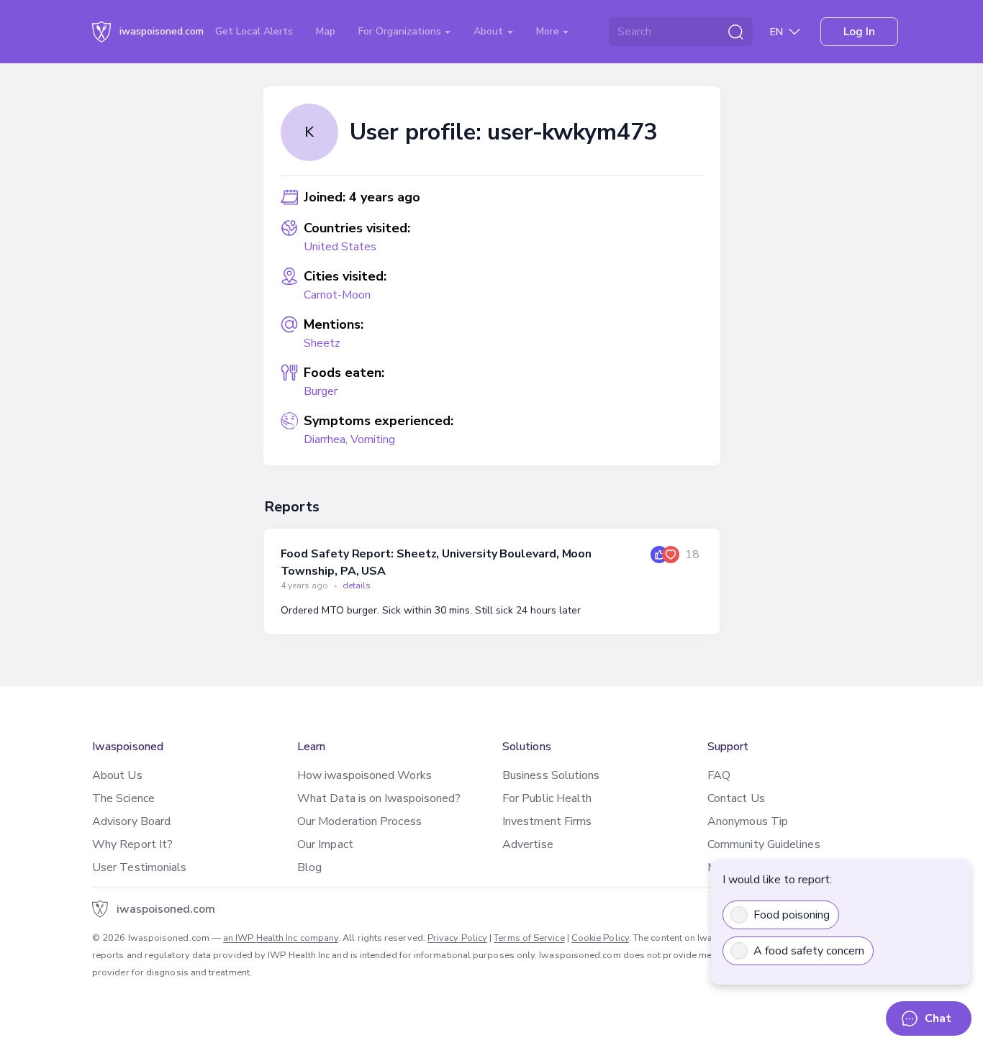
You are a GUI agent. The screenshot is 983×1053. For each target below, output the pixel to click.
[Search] (735, 31)
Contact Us (736, 798)
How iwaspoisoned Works (364, 775)
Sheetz (322, 343)
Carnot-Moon (337, 295)
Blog (309, 867)
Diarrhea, (327, 439)
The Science (123, 798)
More (549, 31)
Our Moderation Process (359, 821)
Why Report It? (132, 844)
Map (325, 31)
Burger (321, 391)
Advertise (527, 844)
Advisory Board (131, 821)
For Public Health (547, 798)
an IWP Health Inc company (280, 937)
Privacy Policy (457, 937)
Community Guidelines (763, 844)
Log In (859, 32)
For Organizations (401, 31)
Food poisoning (791, 915)
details (357, 585)
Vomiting (372, 439)
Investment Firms (547, 821)
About (490, 31)
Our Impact (325, 844)
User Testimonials (139, 867)
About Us (117, 775)
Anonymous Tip (747, 821)
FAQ (718, 775)
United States (340, 247)
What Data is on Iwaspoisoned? (379, 798)
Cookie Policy (600, 937)
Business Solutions (550, 775)
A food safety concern (808, 951)
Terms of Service (529, 937)
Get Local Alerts (254, 31)
